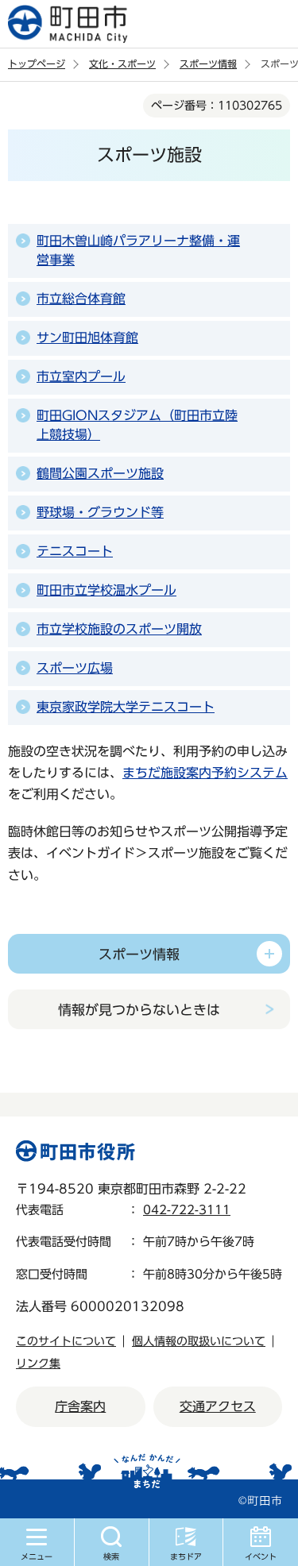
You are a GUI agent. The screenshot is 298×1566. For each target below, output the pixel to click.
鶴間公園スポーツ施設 (100, 473)
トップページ (36, 63)
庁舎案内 (80, 1406)
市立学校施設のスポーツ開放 (119, 629)
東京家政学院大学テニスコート (126, 706)
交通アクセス (218, 1406)
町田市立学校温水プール (106, 590)
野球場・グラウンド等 (100, 512)
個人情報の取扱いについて (198, 1341)
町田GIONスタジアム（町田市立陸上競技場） (137, 425)
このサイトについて (66, 1341)
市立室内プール (81, 376)
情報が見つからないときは (139, 1009)
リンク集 (38, 1363)
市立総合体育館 (81, 298)
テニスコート (75, 551)
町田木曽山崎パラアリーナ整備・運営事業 (138, 250)
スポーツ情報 (208, 63)
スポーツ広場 (75, 668)
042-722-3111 (186, 1210)
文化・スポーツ (122, 63)
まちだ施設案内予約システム (205, 772)
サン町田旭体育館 (87, 337)
